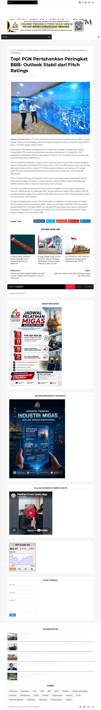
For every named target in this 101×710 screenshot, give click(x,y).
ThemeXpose (20, 707)
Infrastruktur (25, 695)
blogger (70, 286)
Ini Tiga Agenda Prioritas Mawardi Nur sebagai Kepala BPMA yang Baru (49, 644)
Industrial (20, 50)
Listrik (36, 695)
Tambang (31, 700)
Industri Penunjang (80, 691)
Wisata (68, 700)
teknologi (43, 700)
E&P (42, 691)
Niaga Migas (57, 695)
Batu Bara (25, 691)
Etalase (65, 691)
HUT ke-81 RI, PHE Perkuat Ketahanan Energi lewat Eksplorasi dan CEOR (77, 259)
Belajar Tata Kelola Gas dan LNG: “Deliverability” (38, 664)
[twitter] (86, 2)
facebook (88, 286)
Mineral (45, 695)
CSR (34, 691)
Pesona (69, 695)
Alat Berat (13, 691)
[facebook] (82, 2)
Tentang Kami (56, 700)
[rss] (93, 2)
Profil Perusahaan (32, 50)
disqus (79, 286)
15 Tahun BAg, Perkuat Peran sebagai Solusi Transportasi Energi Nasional (20, 260)
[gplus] (89, 2)
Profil (78, 695)
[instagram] (80, 2)
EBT (49, 691)
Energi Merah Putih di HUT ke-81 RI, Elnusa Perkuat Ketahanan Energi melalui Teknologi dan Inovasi (49, 260)
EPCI (57, 691)
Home (13, 50)
